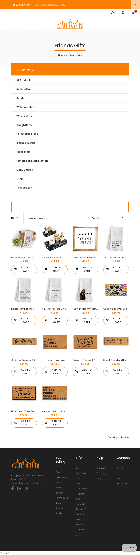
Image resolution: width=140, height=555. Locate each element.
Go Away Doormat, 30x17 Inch (89, 360)
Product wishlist (39, 218)
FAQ (98, 478)
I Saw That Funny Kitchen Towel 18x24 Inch (95, 308)
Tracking (101, 473)
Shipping (101, 468)
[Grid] (12, 218)
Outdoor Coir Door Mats (60, 477)
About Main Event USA (82, 473)
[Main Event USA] (70, 24)
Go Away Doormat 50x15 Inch (27, 360)
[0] (133, 13)
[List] (17, 218)
